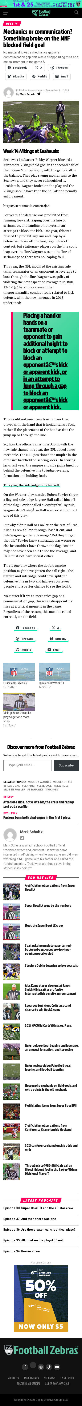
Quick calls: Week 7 (15, 683)
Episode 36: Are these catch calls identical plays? (39, 1229)
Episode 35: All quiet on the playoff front (33, 1240)
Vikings (52, 789)
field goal (12, 786)
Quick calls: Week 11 (51, 683)
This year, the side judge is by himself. (31, 485)
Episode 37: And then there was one (29, 1219)
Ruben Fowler (15, 789)
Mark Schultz (28, 94)
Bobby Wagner (40, 782)
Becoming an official (28, 1384)
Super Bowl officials (57, 1384)
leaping (29, 786)
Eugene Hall (63, 782)
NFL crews (50, 1378)
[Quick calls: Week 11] (54, 672)
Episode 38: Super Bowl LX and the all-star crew (38, 1208)
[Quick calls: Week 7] (19, 672)
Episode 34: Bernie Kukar (21, 1251)
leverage (45, 786)
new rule (61, 786)
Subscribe (66, 765)
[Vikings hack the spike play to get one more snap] (19, 702)
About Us (13, 1378)
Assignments (31, 1378)
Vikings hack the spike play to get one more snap (17, 717)
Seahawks (36, 789)
